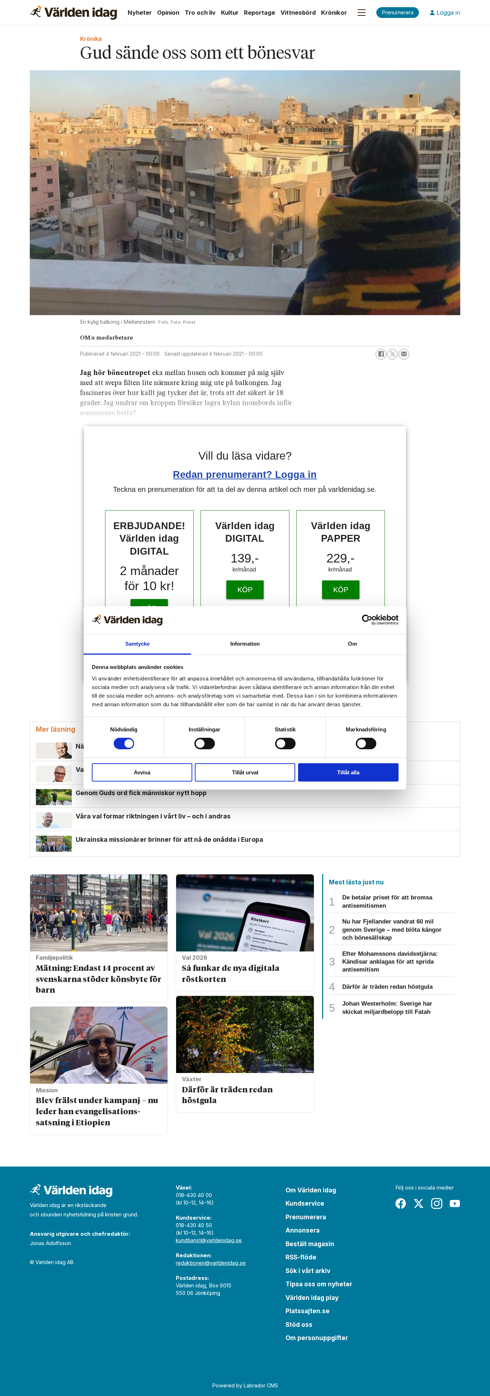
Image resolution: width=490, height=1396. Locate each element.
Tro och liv (200, 12)
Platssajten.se (308, 1311)
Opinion (168, 12)
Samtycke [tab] (137, 644)
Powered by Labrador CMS (245, 1385)
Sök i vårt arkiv (308, 1270)
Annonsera (303, 1230)
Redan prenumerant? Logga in (245, 474)
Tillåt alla (348, 772)
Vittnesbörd (298, 12)
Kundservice (305, 1203)
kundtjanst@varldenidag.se (209, 1240)
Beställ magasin (310, 1244)
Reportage (259, 12)
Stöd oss (299, 1324)
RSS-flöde (301, 1257)
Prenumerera (306, 1217)
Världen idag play (312, 1297)
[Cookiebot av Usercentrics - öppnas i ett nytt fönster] (367, 619)
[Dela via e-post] (404, 354)
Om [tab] (352, 644)
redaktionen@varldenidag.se (211, 1262)
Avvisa (142, 772)
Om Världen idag (311, 1190)
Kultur (230, 12)
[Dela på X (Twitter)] (392, 354)
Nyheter (140, 12)
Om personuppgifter (317, 1338)
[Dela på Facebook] (381, 354)
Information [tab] (245, 644)
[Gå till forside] (73, 12)
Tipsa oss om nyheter (319, 1284)
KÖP (245, 590)
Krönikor (334, 12)
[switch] (204, 743)
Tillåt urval (245, 772)
